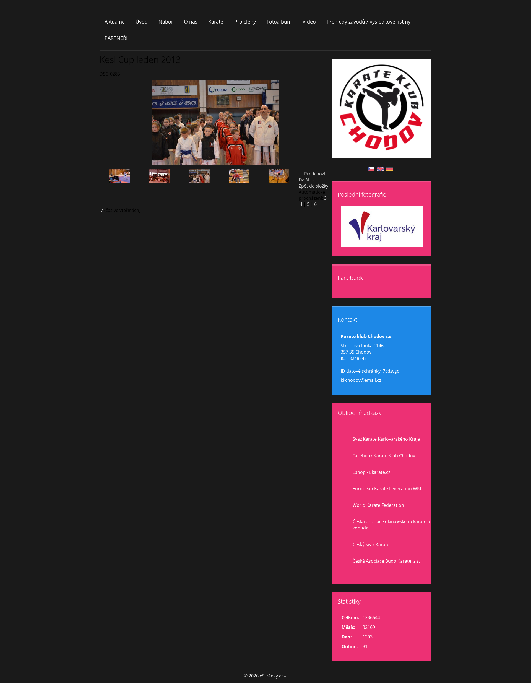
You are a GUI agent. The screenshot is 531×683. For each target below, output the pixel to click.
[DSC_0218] (159, 187)
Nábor (165, 21)
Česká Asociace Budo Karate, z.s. (386, 561)
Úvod (142, 21)
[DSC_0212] (119, 187)
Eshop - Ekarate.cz (371, 472)
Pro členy (245, 21)
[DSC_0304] (239, 187)
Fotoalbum (279, 21)
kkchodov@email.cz (361, 380)
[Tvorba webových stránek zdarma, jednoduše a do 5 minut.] (285, 676)
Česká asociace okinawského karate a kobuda (391, 524)
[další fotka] (323, 122)
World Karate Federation (378, 505)
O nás (190, 21)
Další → (306, 180)
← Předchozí (312, 174)
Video (309, 21)
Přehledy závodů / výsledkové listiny (368, 21)
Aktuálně (115, 21)
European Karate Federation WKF (387, 488)
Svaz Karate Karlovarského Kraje (386, 439)
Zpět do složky (313, 186)
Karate (215, 21)
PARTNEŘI (116, 38)
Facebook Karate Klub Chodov (384, 456)
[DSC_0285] (199, 187)
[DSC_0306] (279, 187)
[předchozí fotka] (108, 122)
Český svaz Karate (371, 544)
